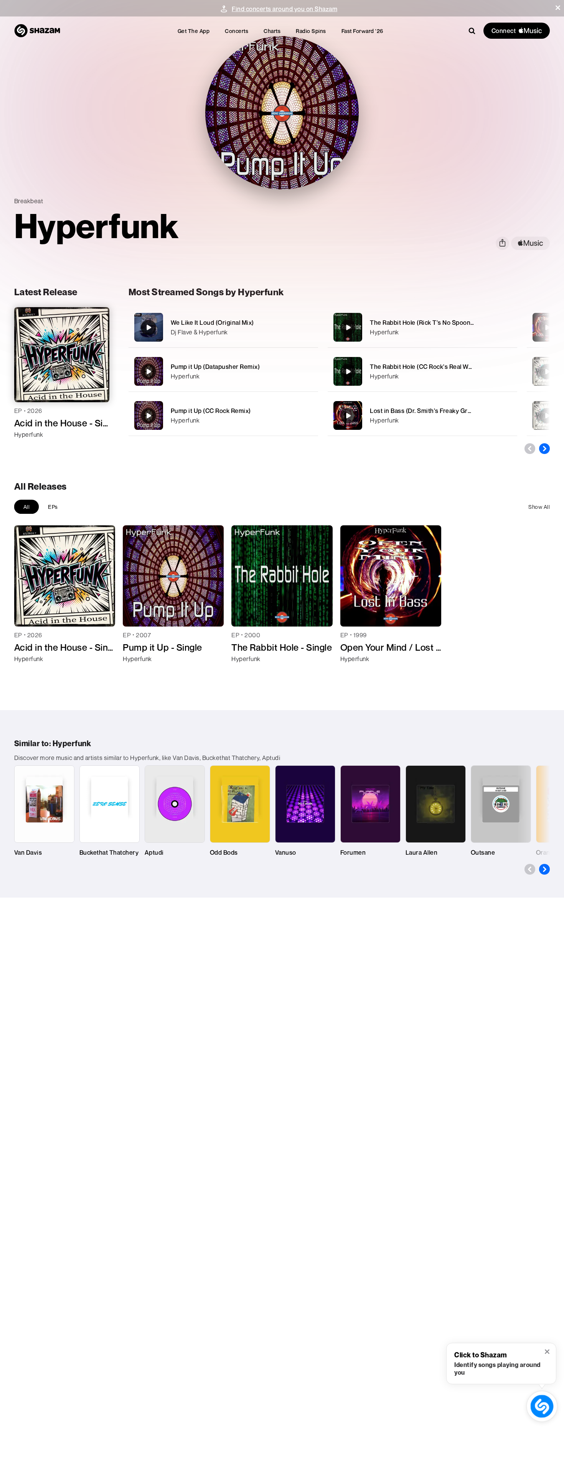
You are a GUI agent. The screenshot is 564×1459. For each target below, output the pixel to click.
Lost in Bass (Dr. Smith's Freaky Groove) (427, 411)
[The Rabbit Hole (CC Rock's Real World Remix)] (422, 371)
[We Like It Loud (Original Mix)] (223, 327)
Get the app (194, 31)
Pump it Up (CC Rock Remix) (211, 411)
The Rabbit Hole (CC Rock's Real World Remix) (435, 366)
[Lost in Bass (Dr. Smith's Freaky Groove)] (422, 415)
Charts (272, 31)
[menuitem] (194, 31)
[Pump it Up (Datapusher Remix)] (223, 371)
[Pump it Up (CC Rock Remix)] (223, 415)
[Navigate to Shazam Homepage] (37, 30)
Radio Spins (311, 31)
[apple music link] (530, 243)
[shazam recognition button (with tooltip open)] (542, 1406)
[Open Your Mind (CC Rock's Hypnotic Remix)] (547, 327)
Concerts (236, 31)
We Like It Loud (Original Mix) (212, 322)
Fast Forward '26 (362, 31)
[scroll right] (544, 448)
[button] (558, 8)
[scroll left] (529, 448)
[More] (307, 327)
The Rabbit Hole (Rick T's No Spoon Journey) (434, 322)
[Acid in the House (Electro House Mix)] (547, 415)
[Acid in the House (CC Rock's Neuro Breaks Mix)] (547, 371)
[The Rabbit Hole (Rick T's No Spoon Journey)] (422, 327)
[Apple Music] (28, 448)
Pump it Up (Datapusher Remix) (215, 366)
